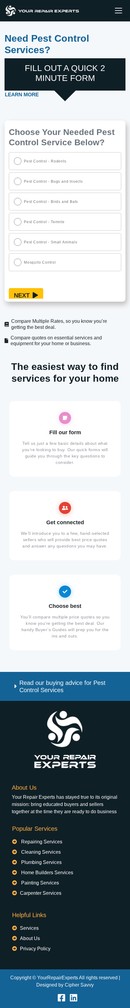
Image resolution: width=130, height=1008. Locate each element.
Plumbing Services (41, 862)
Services (29, 928)
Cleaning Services (41, 852)
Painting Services (40, 882)
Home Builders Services (47, 872)
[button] (65, 686)
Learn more (22, 95)
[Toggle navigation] (118, 11)
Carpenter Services (40, 893)
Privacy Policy (35, 948)
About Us (30, 938)
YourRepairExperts (57, 977)
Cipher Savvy (79, 984)
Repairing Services (41, 841)
